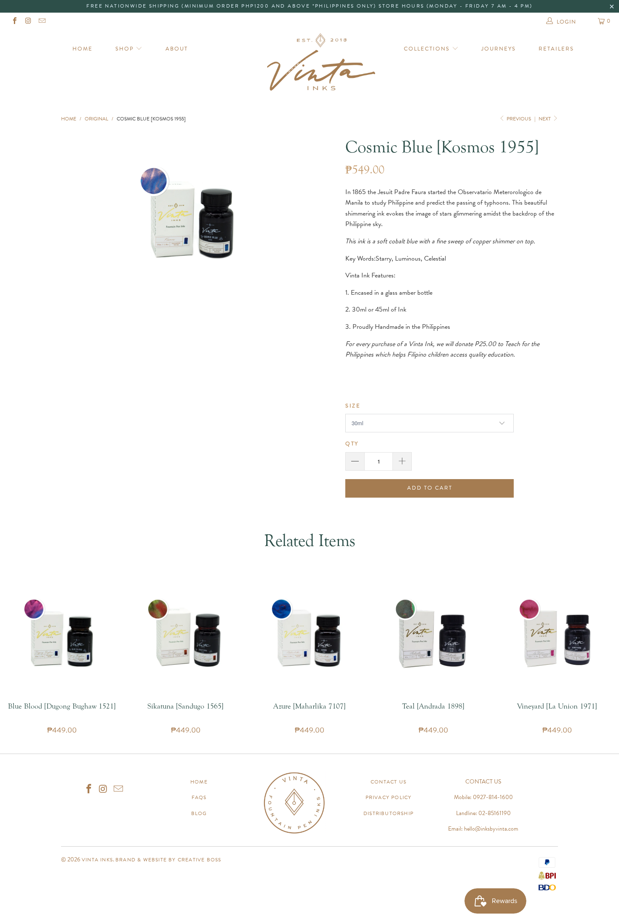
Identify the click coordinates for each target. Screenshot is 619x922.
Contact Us (388, 782)
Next (545, 119)
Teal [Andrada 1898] (433, 633)
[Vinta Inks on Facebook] (14, 22)
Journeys (498, 49)
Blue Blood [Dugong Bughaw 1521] (62, 633)
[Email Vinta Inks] (41, 22)
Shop (125, 49)
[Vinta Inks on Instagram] (28, 22)
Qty (352, 444)
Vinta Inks (97, 859)
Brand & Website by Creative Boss (168, 859)
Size (352, 406)
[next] (297, 215)
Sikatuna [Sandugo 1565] (185, 633)
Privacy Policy (389, 797)
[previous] (87, 215)
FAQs (199, 797)
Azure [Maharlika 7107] (309, 633)
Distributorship (388, 813)
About (176, 49)
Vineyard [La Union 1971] (557, 633)
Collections (428, 49)
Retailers (556, 49)
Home (82, 49)
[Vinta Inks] (309, 65)
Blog (199, 813)
